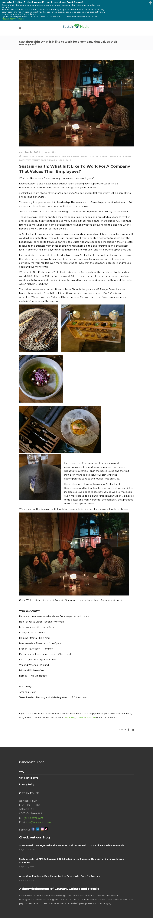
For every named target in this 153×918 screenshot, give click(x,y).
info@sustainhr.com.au (39, 822)
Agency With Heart (34, 156)
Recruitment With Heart (94, 156)
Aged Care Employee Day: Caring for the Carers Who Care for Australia (59, 876)
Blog (21, 771)
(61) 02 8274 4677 (33, 818)
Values (36, 160)
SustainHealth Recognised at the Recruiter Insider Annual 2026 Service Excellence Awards (71, 845)
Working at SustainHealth (56, 160)
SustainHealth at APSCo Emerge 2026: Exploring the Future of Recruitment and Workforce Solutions (71, 861)
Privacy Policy (27, 784)
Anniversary (53, 156)
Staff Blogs (117, 156)
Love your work (70, 156)
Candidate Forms (28, 777)
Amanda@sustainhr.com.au (80, 717)
